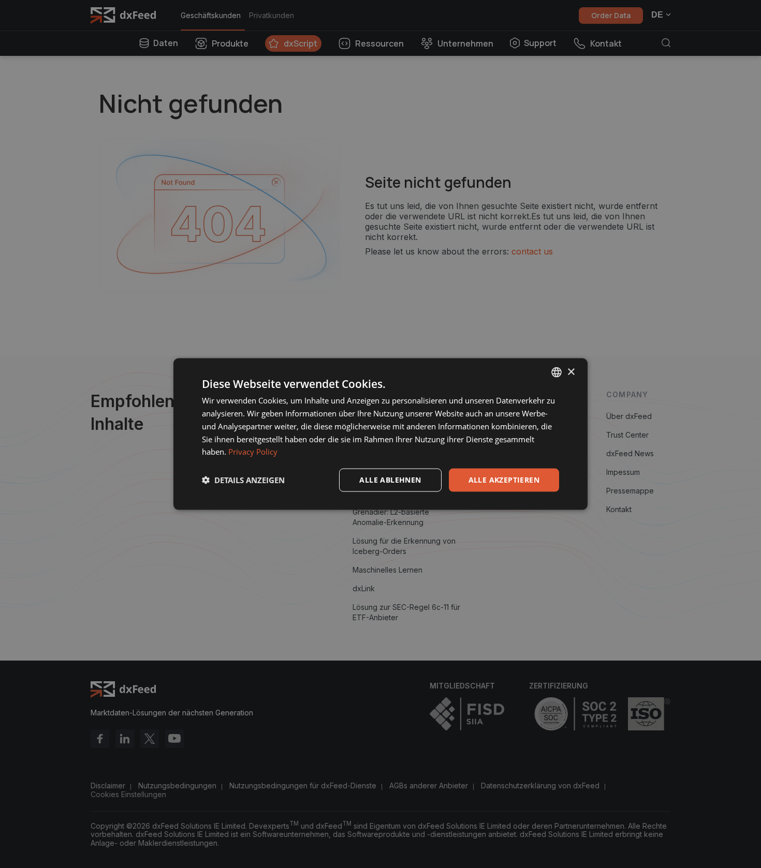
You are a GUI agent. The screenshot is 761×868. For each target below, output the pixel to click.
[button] (243, 480)
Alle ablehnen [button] (390, 480)
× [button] (571, 372)
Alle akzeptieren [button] (504, 480)
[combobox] (556, 372)
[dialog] (380, 434)
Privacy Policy (252, 451)
